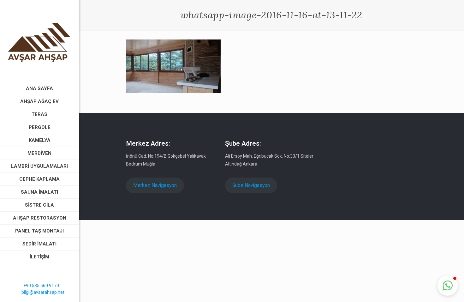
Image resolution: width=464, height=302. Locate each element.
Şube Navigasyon (251, 185)
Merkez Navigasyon (155, 185)
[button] (447, 285)
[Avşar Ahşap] (39, 41)
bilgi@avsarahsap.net (42, 292)
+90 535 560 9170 (41, 285)
